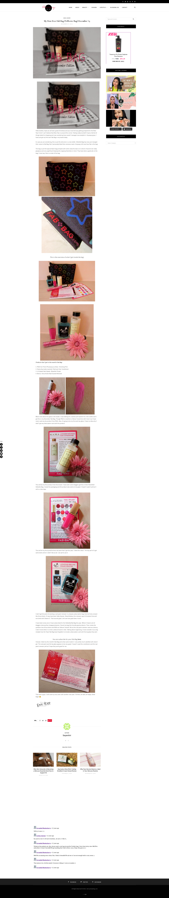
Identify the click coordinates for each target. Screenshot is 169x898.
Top (85, 894)
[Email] (24, 99)
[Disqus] (67, 801)
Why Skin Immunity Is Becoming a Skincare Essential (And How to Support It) (43, 771)
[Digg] (1, 450)
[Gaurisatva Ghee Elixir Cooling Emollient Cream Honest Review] (67, 760)
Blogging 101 (114, 7)
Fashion (94, 7)
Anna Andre (66, 18)
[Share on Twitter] (24, 92)
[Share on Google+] (46, 720)
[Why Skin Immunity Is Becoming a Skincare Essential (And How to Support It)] (43, 760)
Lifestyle (103, 7)
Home (70, 7)
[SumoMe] (1, 456)
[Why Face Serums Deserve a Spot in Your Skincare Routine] (90, 760)
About (77, 7)
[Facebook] (1, 444)
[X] (1, 447)
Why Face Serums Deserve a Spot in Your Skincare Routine (90, 770)
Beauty (84, 7)
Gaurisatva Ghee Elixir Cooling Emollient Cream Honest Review (66, 770)
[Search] (135, 7)
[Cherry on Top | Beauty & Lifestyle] (48, 8)
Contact (124, 7)
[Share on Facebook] (24, 88)
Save (25, 96)
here (79, 639)
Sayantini (67, 735)
